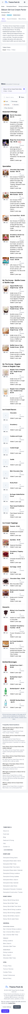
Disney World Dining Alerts (11, 900)
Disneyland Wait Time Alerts (11, 867)
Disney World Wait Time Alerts (12, 906)
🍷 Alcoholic (15, 104)
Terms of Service (8, 969)
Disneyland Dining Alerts (10, 857)
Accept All (5, 1011)
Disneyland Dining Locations (11, 873)
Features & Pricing (8, 840)
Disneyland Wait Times (9, 864)
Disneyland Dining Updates (11, 876)
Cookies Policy (7, 972)
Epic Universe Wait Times (10, 934)
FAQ (4, 843)
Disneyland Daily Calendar (11, 883)
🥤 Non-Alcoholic (8, 108)
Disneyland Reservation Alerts (12, 861)
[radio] (14, 90)
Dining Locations (23, 6)
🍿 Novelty (6, 104)
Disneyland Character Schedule (12, 889)
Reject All (17, 1007)
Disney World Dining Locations (12, 909)
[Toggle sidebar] (2, 2)
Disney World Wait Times (10, 903)
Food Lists (6, 834)
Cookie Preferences (9, 975)
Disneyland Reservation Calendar (13, 870)
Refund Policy (7, 978)
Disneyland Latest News (10, 886)
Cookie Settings (7, 1007)
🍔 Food (6, 101)
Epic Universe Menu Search (11, 932)
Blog (4, 837)
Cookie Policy (11, 1003)
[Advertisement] (14, 68)
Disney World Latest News (11, 919)
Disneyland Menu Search (10, 879)
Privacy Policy (7, 966)
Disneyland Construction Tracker (13, 892)
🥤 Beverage (13, 101)
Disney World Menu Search (11, 916)
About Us (6, 831)
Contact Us (6, 846)
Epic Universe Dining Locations (12, 929)
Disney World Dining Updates (11, 912)
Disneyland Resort (11, 6)
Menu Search (7, 943)
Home (2, 6)
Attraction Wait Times (9, 946)
